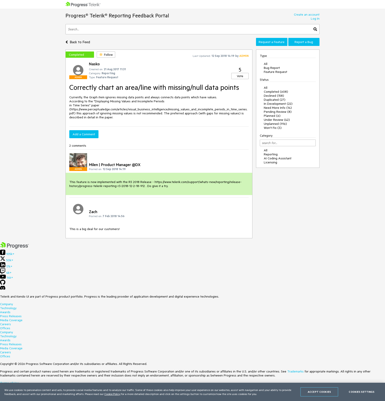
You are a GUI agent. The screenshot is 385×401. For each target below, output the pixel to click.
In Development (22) (278, 104)
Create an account (306, 14)
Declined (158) (274, 96)
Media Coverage (11, 320)
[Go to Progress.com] (14, 248)
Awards (5, 312)
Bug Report (272, 68)
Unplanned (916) (275, 124)
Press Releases (11, 316)
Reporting (271, 154)
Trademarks (295, 371)
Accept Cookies (319, 391)
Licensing (270, 162)
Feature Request (275, 72)
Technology (8, 308)
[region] (192, 392)
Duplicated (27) (274, 100)
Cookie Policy (112, 394)
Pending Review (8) (278, 112)
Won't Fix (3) (273, 128)
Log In (315, 18)
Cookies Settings (361, 391)
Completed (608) (276, 92)
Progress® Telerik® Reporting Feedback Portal (117, 15)
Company (6, 304)
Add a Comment (84, 134)
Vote (240, 76)
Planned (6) (272, 116)
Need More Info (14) (278, 108)
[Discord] (2, 289)
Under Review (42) (277, 120)
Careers (5, 324)
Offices (5, 328)
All (265, 64)
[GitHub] (2, 284)
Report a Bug (304, 42)
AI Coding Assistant (277, 158)
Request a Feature (272, 42)
